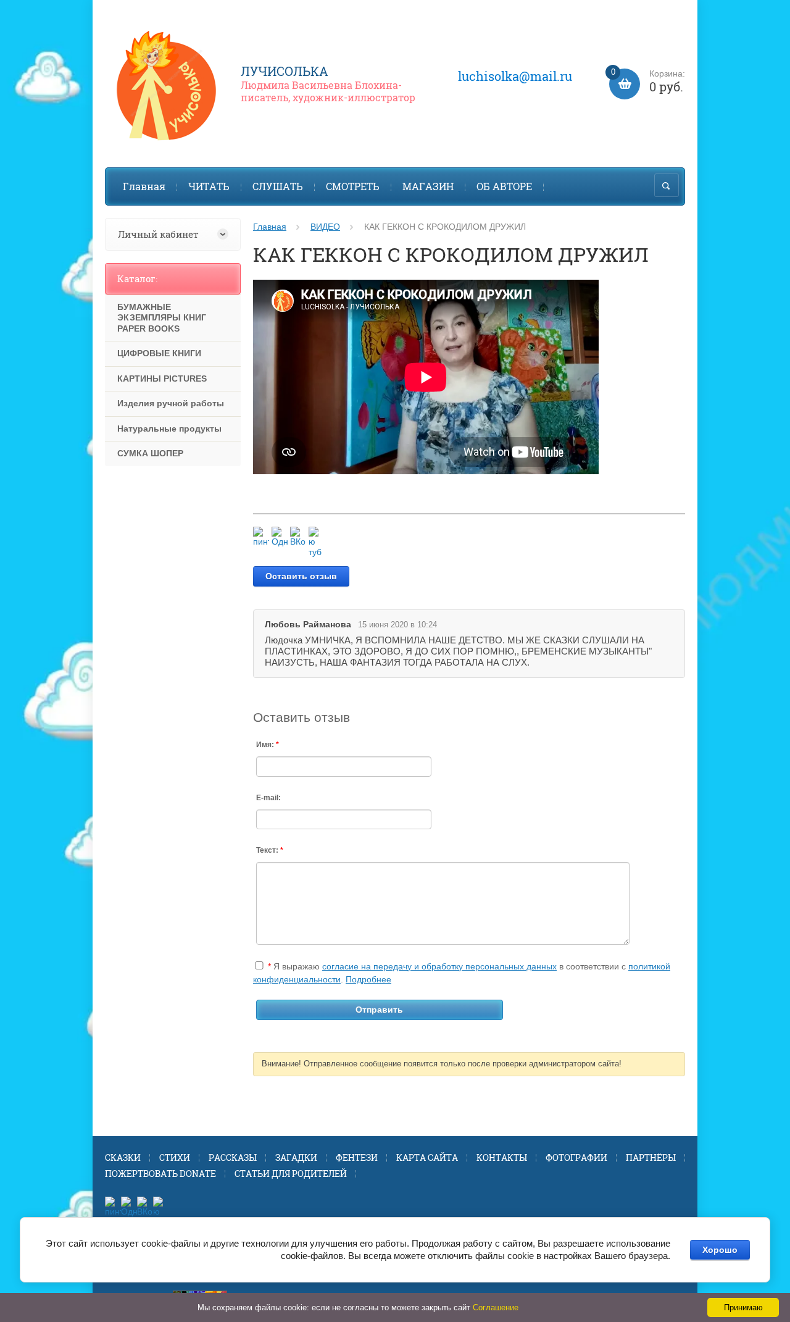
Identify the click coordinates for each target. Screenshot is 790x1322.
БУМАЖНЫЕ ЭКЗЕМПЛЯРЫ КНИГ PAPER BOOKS (161, 317)
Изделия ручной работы (170, 403)
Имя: (267, 744)
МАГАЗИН (428, 186)
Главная (144, 186)
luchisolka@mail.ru (515, 76)
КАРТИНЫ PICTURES (162, 378)
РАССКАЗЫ (233, 1157)
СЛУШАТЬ (277, 186)
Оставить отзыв (301, 576)
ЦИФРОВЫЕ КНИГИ (159, 353)
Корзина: (648, 82)
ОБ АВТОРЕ (504, 186)
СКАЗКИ (123, 1157)
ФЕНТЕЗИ (357, 1157)
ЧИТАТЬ (209, 186)
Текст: (269, 850)
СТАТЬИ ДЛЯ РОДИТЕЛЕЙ (291, 1173)
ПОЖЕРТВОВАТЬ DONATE (160, 1173)
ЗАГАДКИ (296, 1157)
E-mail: (268, 797)
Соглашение (495, 1307)
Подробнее (368, 979)
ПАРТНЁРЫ (651, 1157)
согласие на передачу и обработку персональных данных (439, 966)
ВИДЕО (325, 227)
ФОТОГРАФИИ (576, 1157)
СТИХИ (174, 1157)
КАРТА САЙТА (427, 1157)
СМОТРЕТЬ (353, 186)
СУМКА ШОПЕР (150, 453)
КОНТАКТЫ (501, 1157)
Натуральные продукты (169, 428)
